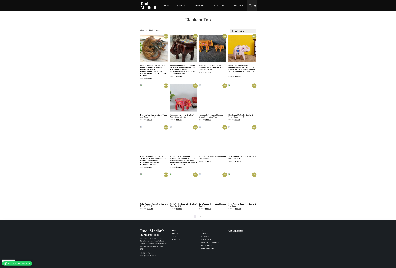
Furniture (181, 6)
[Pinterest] (229, 236)
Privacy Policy (206, 239)
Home (166, 6)
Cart (202, 230)
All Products (176, 239)
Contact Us (236, 6)
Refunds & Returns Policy (210, 242)
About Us (175, 233)
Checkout (204, 233)
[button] (17, 263)
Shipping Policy (206, 245)
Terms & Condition (207, 248)
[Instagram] (233, 236)
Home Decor (199, 6)
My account (219, 6)
